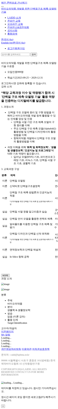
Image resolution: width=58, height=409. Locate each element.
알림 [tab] (7, 334)
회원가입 (20, 48)
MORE (5, 275)
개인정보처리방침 (11, 349)
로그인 (11, 48)
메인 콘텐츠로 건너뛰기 (14, 2)
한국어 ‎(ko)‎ (19, 42)
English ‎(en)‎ (7, 42)
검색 (34, 54)
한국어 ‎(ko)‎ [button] (7, 39)
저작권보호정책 (40, 349)
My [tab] (3, 334)
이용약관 (27, 349)
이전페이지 (7, 331)
